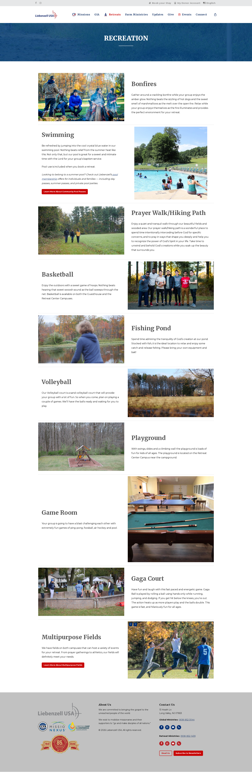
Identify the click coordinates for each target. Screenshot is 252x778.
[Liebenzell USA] (65, 711)
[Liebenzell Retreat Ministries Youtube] (173, 743)
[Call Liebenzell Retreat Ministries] (179, 743)
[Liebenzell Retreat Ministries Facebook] (161, 743)
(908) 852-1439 (188, 736)
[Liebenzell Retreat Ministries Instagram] (167, 743)
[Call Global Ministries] (179, 727)
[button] (65, 191)
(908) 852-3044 (187, 719)
